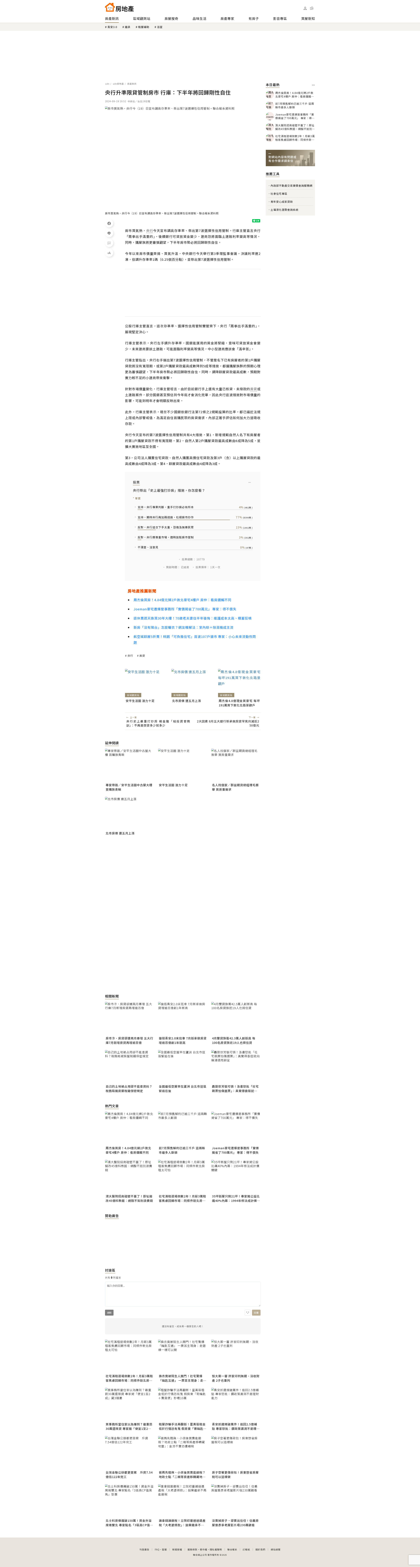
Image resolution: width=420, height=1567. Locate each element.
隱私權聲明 (216, 1549)
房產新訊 (112, 18)
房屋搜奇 (171, 18)
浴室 (160, 27)
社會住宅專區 (279, 194)
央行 (130, 655)
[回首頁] (119, 7)
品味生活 (199, 18)
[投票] (250, 482)
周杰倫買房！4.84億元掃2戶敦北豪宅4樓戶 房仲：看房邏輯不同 (182, 599)
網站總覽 (276, 1549)
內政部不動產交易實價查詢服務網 (291, 185)
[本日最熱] (313, 85)
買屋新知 (308, 18)
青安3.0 (112, 27)
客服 (164, 1549)
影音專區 (280, 18)
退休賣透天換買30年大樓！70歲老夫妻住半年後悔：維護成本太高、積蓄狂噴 (193, 618)
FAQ (157, 1549)
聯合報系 (232, 1549)
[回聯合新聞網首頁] (110, 7)
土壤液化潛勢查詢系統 (284, 210)
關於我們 (260, 1549)
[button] (312, 8)
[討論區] (109, 243)
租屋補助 (143, 27)
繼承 (127, 27)
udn (107, 84)
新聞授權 (177, 1549)
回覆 (256, 1312)
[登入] (305, 8)
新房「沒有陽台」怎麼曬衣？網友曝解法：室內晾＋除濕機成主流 (183, 627)
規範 (109, 1312)
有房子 (254, 18)
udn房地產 (118, 84)
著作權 (203, 1549)
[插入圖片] (248, 1313)
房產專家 (227, 18)
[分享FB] (109, 223)
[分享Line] (109, 233)
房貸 (142, 655)
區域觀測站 (141, 18)
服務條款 (192, 1549)
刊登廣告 (144, 1549)
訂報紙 (246, 1549)
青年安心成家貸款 (282, 202)
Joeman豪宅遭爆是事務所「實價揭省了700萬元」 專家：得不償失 (185, 609)
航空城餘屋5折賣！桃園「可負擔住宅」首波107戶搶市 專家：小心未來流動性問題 (195, 639)
